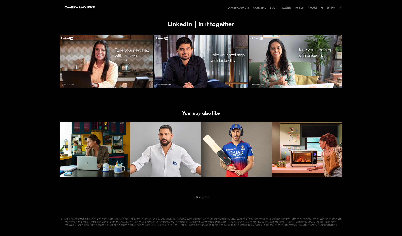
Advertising (259, 8)
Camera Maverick (80, 7)
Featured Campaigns (238, 8)
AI (322, 8)
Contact (331, 8)
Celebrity (286, 8)
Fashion (299, 8)
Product (312, 8)
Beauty (274, 8)
